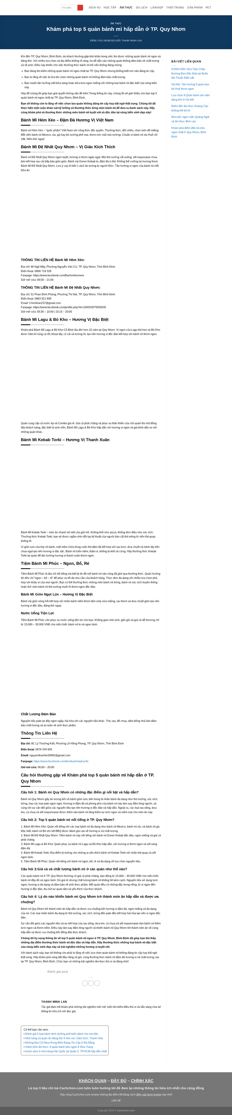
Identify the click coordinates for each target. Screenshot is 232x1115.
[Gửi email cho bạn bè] (97, 983)
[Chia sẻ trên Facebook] (85, 983)
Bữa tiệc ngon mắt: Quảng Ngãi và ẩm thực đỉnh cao (190, 119)
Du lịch (141, 7)
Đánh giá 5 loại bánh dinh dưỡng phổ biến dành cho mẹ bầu (61, 1033)
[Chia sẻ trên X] (91, 983)
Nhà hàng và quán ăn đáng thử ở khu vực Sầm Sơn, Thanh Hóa (64, 1038)
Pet (208, 7)
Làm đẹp (156, 7)
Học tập (110, 7)
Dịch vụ (95, 7)
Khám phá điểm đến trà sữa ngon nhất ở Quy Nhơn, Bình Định (188, 132)
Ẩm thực (126, 7)
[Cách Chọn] (38, 7)
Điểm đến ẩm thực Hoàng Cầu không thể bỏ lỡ (189, 108)
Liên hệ (116, 1100)
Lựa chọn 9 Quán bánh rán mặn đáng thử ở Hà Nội (190, 97)
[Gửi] (80, 8)
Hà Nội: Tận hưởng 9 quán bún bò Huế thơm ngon (190, 86)
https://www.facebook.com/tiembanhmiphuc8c (61, 761)
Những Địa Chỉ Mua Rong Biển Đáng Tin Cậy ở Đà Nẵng (60, 1042)
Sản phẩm (194, 7)
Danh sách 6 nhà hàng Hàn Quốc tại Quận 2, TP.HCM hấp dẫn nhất (66, 1051)
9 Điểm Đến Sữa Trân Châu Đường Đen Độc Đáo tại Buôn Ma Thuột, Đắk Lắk (189, 73)
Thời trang (175, 7)
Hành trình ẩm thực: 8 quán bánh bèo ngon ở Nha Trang (59, 1046)
